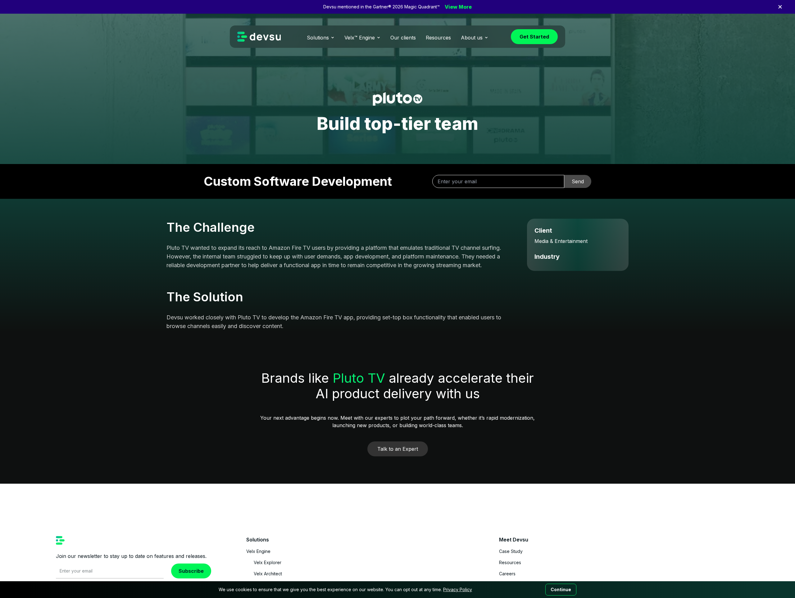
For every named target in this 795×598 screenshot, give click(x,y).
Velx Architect (268, 573)
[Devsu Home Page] (259, 37)
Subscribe (191, 571)
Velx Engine (258, 551)
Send (578, 181)
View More (458, 7)
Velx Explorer (267, 562)
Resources (510, 562)
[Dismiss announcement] (780, 7)
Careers (507, 573)
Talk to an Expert (397, 449)
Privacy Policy (457, 589)
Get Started (534, 37)
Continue (561, 589)
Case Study (511, 551)
